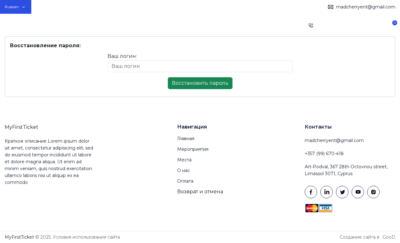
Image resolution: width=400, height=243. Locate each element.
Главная (144, 25)
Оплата (256, 25)
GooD (388, 237)
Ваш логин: (122, 56)
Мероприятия (179, 25)
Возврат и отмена (200, 192)
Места (210, 25)
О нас (233, 25)
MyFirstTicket (21, 25)
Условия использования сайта (86, 237)
